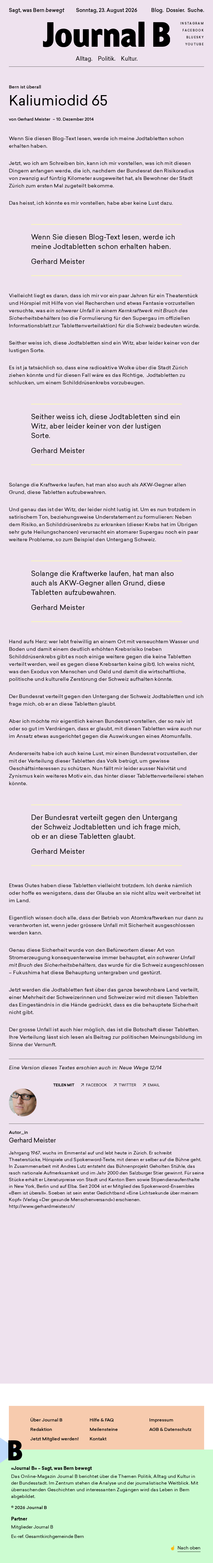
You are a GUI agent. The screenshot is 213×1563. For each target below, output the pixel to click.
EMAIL (154, 1085)
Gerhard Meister (33, 120)
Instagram (192, 23)
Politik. (106, 59)
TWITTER (127, 1085)
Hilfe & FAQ (102, 1420)
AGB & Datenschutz (170, 1430)
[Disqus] (106, 1289)
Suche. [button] (195, 10)
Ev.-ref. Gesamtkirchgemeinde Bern (47, 1537)
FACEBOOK (96, 1085)
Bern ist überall (25, 87)
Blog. (157, 10)
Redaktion (41, 1430)
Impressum (161, 1420)
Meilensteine (104, 1430)
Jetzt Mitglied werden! (54, 1439)
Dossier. (175, 10)
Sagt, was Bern (36, 10)
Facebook (193, 30)
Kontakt (98, 1439)
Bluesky (195, 37)
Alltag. (84, 59)
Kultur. (129, 59)
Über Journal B (46, 1420)
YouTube (194, 44)
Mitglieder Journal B (32, 1527)
